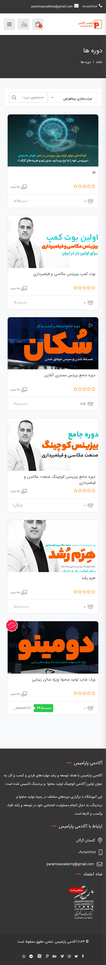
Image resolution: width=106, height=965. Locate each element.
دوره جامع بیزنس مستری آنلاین (69, 375)
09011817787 (89, 6)
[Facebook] (83, 956)
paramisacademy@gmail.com (52, 6)
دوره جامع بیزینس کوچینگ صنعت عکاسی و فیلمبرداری (59, 480)
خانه (99, 62)
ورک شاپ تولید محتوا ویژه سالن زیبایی (63, 679)
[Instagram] (69, 956)
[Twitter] (76, 956)
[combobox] (72, 98)
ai (93, 172)
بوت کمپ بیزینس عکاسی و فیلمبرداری (64, 274)
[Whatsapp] (23, 956)
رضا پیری (16, 187)
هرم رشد (88, 578)
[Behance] (54, 956)
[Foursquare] (47, 956)
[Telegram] (31, 956)
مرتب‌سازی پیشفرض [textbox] (77, 98)
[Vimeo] (62, 956)
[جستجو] (14, 97)
